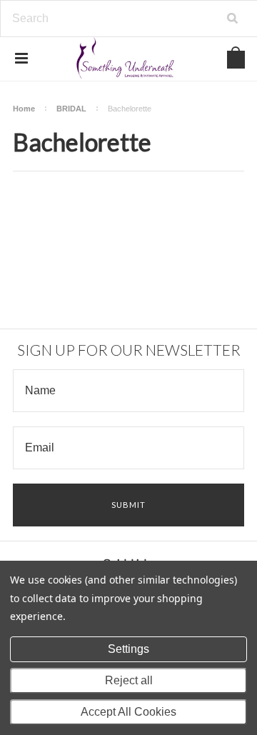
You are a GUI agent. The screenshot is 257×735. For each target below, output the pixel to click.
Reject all (129, 680)
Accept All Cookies (128, 712)
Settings (128, 649)
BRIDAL (71, 108)
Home (24, 108)
